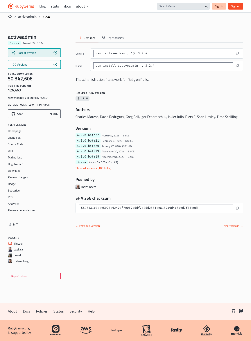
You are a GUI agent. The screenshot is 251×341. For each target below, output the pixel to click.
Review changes (18, 177)
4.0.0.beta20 (88, 146)
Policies (42, 311)
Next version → (233, 225)
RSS (10, 197)
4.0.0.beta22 (88, 135)
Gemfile (80, 53)
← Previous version (88, 225)
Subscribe (14, 190)
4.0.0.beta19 (88, 151)
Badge (12, 184)
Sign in (219, 6)
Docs (67, 6)
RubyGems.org (19, 328)
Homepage (14, 131)
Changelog (14, 137)
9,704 (54, 114)
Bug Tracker (15, 164)
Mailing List (15, 157)
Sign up (235, 6)
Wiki (10, 151)
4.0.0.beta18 (88, 156)
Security (76, 311)
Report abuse (19, 276)
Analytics (13, 203)
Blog (42, 6)
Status (58, 311)
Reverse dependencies (21, 210)
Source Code (15, 144)
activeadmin (27, 16)
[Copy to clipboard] (237, 53)
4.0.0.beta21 (88, 140)
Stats (55, 6)
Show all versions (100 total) (93, 168)
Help (91, 311)
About (12, 311)
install (79, 66)
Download (14, 170)
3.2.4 (81, 162)
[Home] (10, 17)
